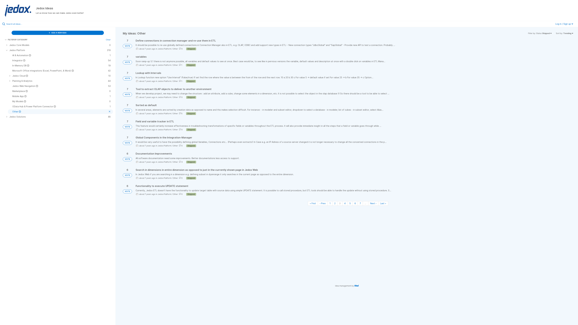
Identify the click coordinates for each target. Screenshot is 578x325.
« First (313, 203)
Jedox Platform (164, 49)
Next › (373, 203)
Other (175, 49)
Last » (383, 203)
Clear (108, 40)
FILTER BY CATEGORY (17, 40)
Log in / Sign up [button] (563, 24)
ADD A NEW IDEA (59, 33)
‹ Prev (323, 203)
